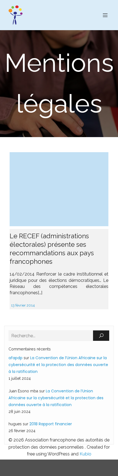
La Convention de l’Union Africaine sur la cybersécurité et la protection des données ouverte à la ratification (58, 364)
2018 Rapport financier (50, 424)
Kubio (85, 454)
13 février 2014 (23, 305)
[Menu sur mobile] (105, 15)
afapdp (16, 358)
